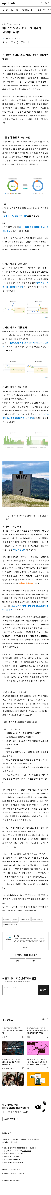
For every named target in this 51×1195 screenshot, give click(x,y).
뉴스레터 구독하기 (9, 1119)
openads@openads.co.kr (15, 1162)
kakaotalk (21, 1173)
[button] (45, 1019)
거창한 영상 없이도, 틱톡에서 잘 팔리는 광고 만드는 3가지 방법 (37, 1063)
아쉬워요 (33, 961)
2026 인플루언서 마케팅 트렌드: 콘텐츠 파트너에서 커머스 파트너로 (37, 1032)
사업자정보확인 (26, 1151)
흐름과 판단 (25, 10)
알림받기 (25, 947)
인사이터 (33, 10)
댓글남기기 (43, 990)
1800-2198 (16, 1159)
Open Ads (8, 3)
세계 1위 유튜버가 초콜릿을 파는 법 (12, 1032)
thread (13, 1173)
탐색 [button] (6, 10)
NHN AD (6, 1133)
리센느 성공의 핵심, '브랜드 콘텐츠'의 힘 (11, 1063)
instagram (5, 1173)
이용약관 (5, 1169)
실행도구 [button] (41, 10)
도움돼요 (17, 961)
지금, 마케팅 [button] (14, 10)
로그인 (47, 3)
